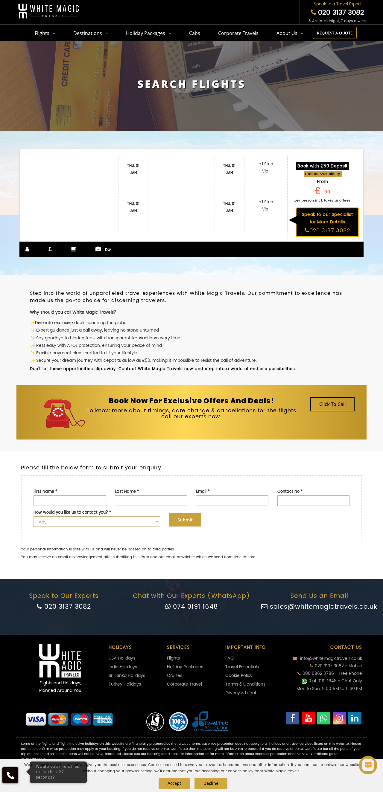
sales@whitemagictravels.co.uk (322, 607)
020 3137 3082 (340, 12)
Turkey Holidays (125, 684)
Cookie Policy (239, 675)
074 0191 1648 (194, 607)
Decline (210, 783)
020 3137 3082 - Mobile (338, 666)
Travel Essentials (242, 666)
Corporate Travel (184, 684)
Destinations (87, 33)
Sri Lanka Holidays (127, 675)
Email (202, 492)
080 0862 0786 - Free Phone (332, 673)
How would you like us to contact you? (72, 512)
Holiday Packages (145, 33)
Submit (185, 520)
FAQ (229, 658)
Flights (42, 33)
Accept (174, 783)
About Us (286, 33)
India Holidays (123, 666)
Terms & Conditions (245, 684)
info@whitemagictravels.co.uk (330, 658)
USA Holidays (122, 658)
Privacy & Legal (240, 692)
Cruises (174, 675)
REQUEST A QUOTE (335, 33)
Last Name (127, 492)
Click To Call (332, 404)
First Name (45, 492)
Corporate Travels (238, 33)
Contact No (290, 492)
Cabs (194, 33)
